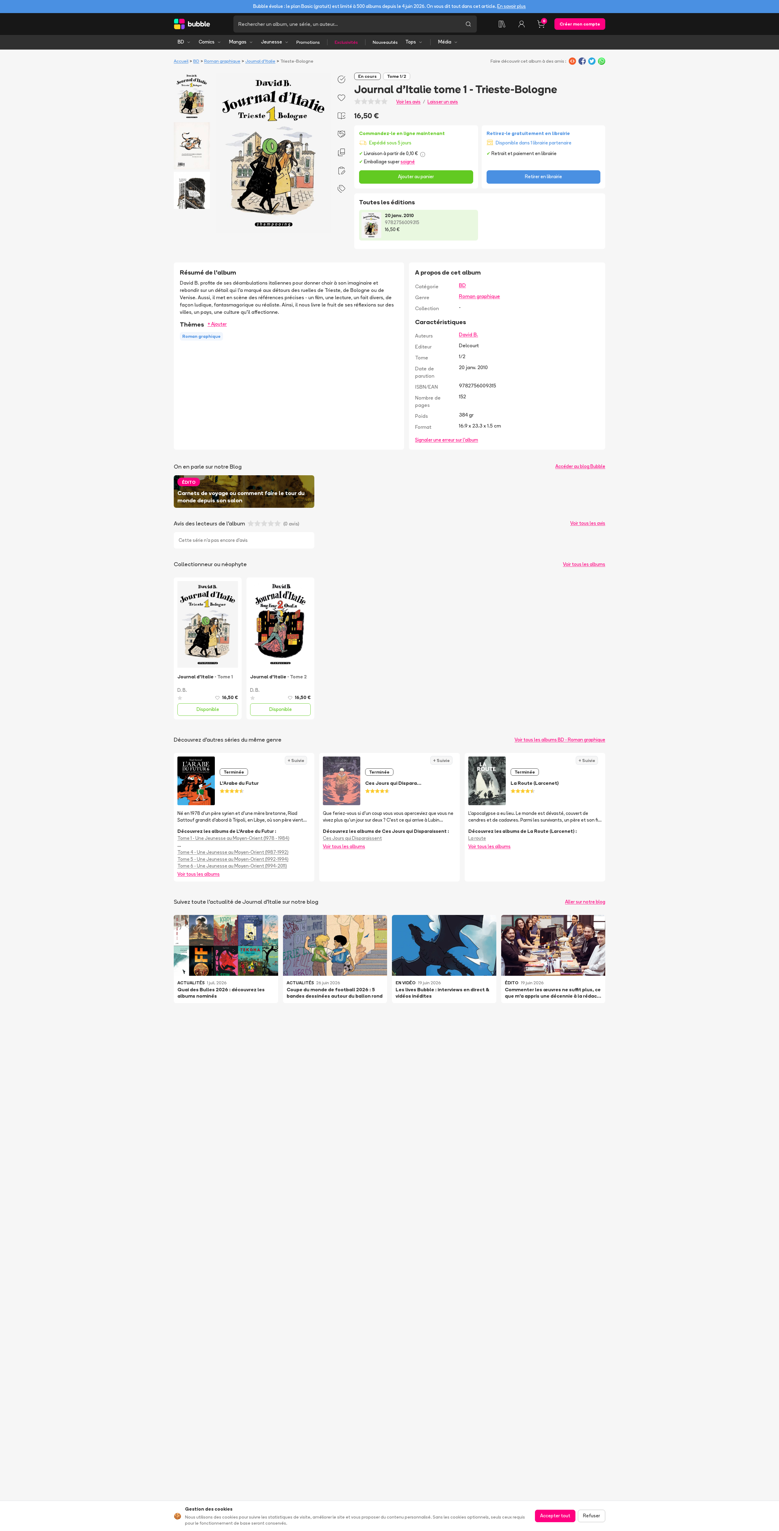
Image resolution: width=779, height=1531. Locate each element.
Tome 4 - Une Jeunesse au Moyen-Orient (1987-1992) (232, 852)
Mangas (237, 42)
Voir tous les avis (587, 523)
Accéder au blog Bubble (580, 466)
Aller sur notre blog (585, 902)
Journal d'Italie (260, 61)
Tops (410, 42)
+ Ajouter (217, 324)
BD (181, 42)
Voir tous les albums (584, 564)
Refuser (591, 1516)
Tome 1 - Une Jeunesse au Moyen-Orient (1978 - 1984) (233, 838)
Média (444, 42)
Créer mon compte (580, 24)
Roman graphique (222, 61)
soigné (407, 162)
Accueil (181, 61)
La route (477, 838)
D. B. (182, 690)
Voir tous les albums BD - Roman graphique (560, 740)
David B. (468, 334)
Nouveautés (385, 42)
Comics (207, 42)
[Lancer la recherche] (468, 24)
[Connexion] (521, 24)
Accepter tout (555, 1516)
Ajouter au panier (416, 176)
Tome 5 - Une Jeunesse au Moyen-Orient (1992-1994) (232, 859)
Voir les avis (408, 102)
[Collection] (502, 24)
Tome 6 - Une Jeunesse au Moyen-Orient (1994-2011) (232, 866)
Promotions (308, 42)
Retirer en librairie (543, 176)
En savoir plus (511, 6)
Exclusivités (346, 42)
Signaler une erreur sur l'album (446, 440)
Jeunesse (271, 42)
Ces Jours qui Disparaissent (352, 838)
